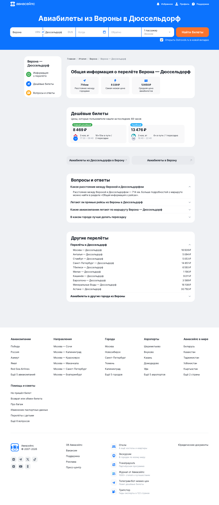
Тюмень (109, 363)
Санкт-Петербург (115, 357)
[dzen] (14, 466)
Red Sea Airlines (20, 368)
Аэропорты (151, 339)
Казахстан (189, 352)
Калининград (112, 368)
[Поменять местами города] (43, 32)
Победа (15, 346)
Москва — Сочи (63, 346)
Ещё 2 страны (192, 374)
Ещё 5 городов (113, 374)
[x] (28, 459)
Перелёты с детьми (22, 415)
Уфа (146, 368)
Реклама (71, 461)
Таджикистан (191, 357)
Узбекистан (190, 363)
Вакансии (71, 450)
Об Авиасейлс (74, 444)
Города (110, 339)
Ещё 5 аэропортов (154, 374)
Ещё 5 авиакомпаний (23, 374)
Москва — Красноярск (67, 357)
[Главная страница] (22, 4)
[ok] (28, 466)
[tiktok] (35, 459)
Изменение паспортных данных (29, 409)
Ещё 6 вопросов (20, 421)
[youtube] (21, 466)
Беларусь (189, 346)
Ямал (14, 363)
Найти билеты (192, 32)
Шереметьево (152, 346)
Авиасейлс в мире (196, 339)
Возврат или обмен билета (26, 398)
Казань (148, 357)
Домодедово (151, 363)
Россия (15, 352)
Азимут (15, 357)
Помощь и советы (23, 385)
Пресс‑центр (73, 467)
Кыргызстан (191, 368)
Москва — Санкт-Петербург (70, 368)
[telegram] (21, 459)
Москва (109, 346)
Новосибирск (113, 352)
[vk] (14, 459)
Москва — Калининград (67, 352)
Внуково (149, 352)
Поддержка (73, 456)
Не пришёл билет (21, 392)
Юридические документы (193, 444)
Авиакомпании (21, 339)
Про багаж (17, 404)
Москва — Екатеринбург (68, 374)
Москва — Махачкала (66, 363)
